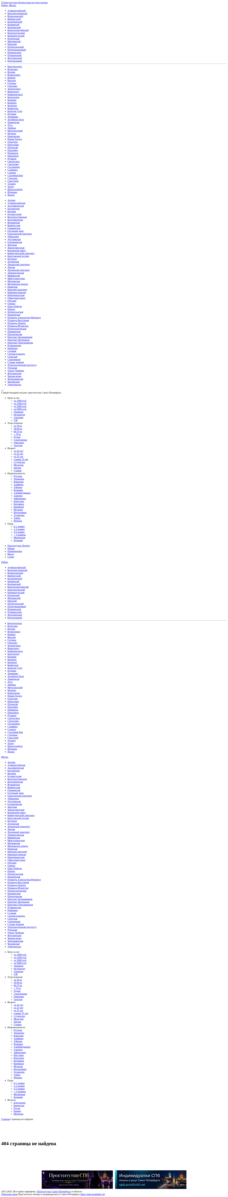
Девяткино (13, 236)
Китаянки (19, 504)
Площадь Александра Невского (24, 317)
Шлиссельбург (15, 189)
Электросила (14, 384)
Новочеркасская (16, 295)
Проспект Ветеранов (18, 340)
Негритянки (20, 512)
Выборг (11, 77)
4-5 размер (19, 532)
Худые (17, 437)
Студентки (19, 462)
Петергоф (12, 147)
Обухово (11, 300)
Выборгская (13, 225)
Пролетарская (14, 334)
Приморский (14, 52)
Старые (18, 470)
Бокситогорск (14, 66)
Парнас (11, 309)
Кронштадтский (16, 35)
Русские (18, 476)
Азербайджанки (22, 493)
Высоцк (11, 80)
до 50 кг (18, 426)
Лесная (11, 267)
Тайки (17, 518)
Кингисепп (13, 97)
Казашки (18, 490)
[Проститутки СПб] (77, 1179)
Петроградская (15, 312)
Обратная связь (9, 1194)
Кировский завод (16, 250)
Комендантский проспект (21, 253)
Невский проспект (17, 289)
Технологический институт (22, 365)
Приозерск (13, 156)
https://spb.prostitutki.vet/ (92, 1194)
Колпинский (14, 27)
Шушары (12, 192)
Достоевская (14, 239)
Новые (11, 548)
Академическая (15, 206)
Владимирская (15, 219)
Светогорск (13, 161)
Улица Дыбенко (15, 370)
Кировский (13, 24)
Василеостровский (17, 13)
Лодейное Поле (15, 119)
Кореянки (19, 507)
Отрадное (12, 142)
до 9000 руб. (20, 409)
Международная (16, 278)
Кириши (11, 100)
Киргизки (19, 501)
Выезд (10, 554)
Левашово (12, 116)
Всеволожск (13, 75)
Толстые (18, 445)
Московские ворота (17, 284)
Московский (14, 41)
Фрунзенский (14, 58)
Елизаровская (14, 242)
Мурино (11, 133)
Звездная (12, 245)
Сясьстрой (12, 181)
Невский (12, 44)
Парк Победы (14, 306)
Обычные (19, 442)
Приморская (13, 331)
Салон (10, 557)
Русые (17, 1108)
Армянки (18, 484)
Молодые (19, 465)
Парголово (13, 144)
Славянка (12, 170)
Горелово (12, 86)
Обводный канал (16, 298)
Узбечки (18, 487)
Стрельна (12, 178)
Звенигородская (15, 247)
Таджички (19, 515)
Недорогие (19, 414)
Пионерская (13, 314)
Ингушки (19, 1055)
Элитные (18, 417)
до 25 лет (18, 453)
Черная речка (14, 376)
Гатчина (11, 83)
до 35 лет (18, 456)
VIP (16, 420)
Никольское (13, 136)
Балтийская (13, 208)
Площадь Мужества (17, 326)
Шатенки (18, 1114)
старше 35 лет (21, 459)
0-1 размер (19, 526)
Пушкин (11, 158)
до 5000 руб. (20, 406)
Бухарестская (14, 214)
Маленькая (19, 537)
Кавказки (19, 481)
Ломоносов (13, 122)
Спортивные (20, 440)
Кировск (12, 102)
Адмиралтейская (16, 203)
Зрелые (17, 467)
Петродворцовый (16, 49)
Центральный (14, 61)
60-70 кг (18, 431)
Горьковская (13, 228)
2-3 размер (19, 529)
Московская (13, 281)
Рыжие (17, 1111)
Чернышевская (15, 379)
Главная (5, 1119)
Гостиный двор (15, 231)
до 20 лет (18, 451)
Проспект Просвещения (20, 342)
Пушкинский (14, 55)
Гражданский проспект (19, 233)
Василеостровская (17, 217)
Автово (11, 200)
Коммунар (12, 108)
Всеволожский (15, 16)
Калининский (14, 21)
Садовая (11, 351)
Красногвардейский (18, 30)
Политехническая (16, 328)
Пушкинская (14, 345)
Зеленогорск (14, 89)
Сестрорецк (13, 167)
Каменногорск (15, 94)
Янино (11, 195)
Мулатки (18, 509)
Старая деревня (15, 362)
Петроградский (15, 47)
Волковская (13, 222)
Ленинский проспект (18, 264)
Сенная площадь (16, 354)
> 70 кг (17, 434)
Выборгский (14, 19)
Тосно (10, 186)
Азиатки (18, 495)
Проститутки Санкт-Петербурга (54, 1191)
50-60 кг (18, 428)
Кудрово (11, 114)
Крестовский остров (18, 256)
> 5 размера (20, 534)
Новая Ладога (14, 139)
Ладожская (13, 261)
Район (4, 5)
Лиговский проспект (18, 270)
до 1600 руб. (20, 400)
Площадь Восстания (18, 320)
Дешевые (18, 412)
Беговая (11, 211)
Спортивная (13, 359)
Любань (11, 128)
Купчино (12, 259)
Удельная (12, 368)
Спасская (12, 356)
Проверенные (14, 551)
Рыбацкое (12, 348)
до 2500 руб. (20, 403)
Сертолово (13, 164)
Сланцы (11, 172)
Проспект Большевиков (19, 337)
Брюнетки (19, 1105)
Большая (18, 540)
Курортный (13, 38)
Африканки (20, 498)
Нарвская (12, 287)
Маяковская (13, 275)
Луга (10, 125)
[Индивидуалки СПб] (150, 1179)
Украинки (19, 479)
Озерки (11, 303)
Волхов (11, 72)
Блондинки (20, 1102)
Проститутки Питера (18, 545)
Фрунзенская (14, 373)
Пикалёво (12, 150)
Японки (18, 521)
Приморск (12, 153)
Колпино (12, 105)
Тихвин (11, 183)
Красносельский (16, 33)
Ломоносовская (15, 273)
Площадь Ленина (16, 323)
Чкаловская (13, 381)
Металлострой (15, 130)
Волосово (12, 69)
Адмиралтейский (16, 10)
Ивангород (13, 91)
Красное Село (14, 111)
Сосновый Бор (15, 175)
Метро (12, 5)
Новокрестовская (16, 292)
